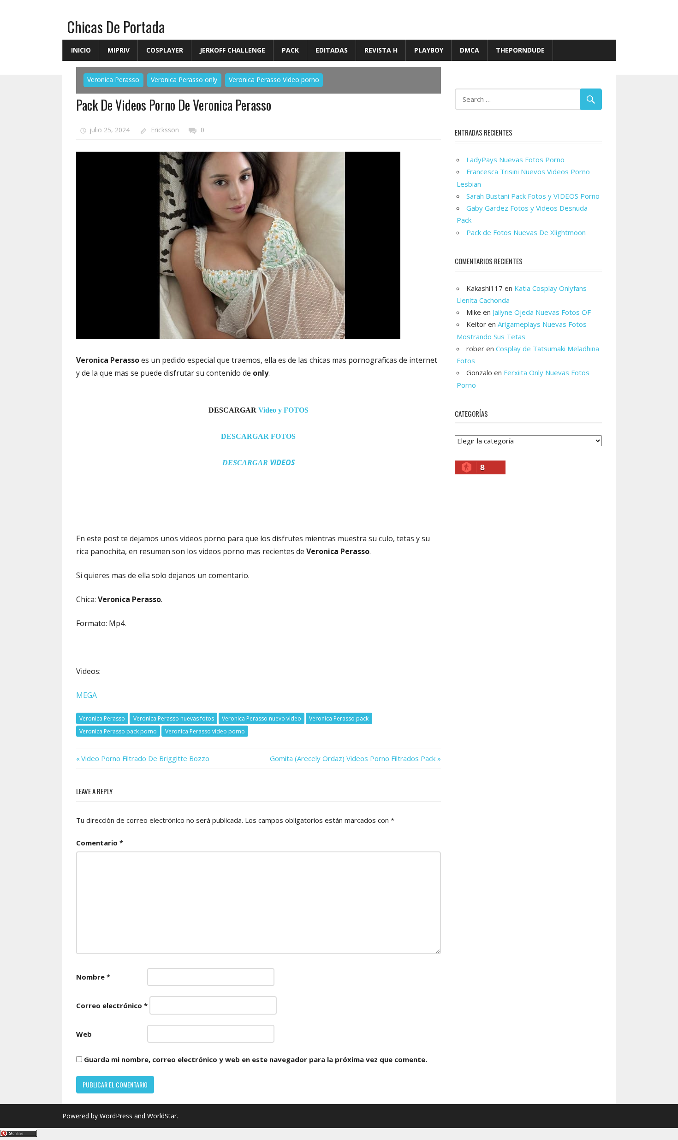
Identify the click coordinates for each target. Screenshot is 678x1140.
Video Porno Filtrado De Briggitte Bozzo (145, 758)
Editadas (331, 50)
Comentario (99, 842)
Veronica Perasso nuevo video (261, 718)
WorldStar (162, 1115)
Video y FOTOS (283, 410)
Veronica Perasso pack (339, 718)
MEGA (86, 695)
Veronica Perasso (113, 79)
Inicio (81, 50)
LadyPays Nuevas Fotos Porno (515, 159)
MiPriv (118, 50)
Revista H (381, 50)
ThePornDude (520, 50)
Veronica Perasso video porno (205, 731)
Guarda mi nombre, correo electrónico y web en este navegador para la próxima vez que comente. (255, 1059)
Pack (290, 50)
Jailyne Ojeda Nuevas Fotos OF (542, 312)
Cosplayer (164, 50)
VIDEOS (258, 462)
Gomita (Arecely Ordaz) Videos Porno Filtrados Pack (352, 758)
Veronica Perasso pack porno (118, 731)
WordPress (116, 1115)
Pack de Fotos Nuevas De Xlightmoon (526, 232)
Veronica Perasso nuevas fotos (173, 718)
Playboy (428, 50)
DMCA (469, 50)
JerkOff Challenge (232, 50)
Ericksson (165, 129)
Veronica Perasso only (184, 79)
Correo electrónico (112, 1005)
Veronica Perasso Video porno (274, 79)
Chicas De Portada (116, 26)
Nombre (93, 976)
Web (84, 1034)
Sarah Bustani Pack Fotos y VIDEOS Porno (533, 196)
